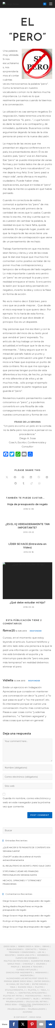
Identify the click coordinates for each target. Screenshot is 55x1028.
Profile (15, 967)
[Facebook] (13, 1024)
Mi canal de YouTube (17, 984)
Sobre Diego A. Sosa (29, 946)
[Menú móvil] (49, 4)
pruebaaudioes (14, 1001)
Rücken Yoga (25, 987)
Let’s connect (23, 999)
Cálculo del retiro (36, 1001)
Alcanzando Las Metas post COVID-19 (26, 978)
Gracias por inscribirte (19, 972)
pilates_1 (33, 990)
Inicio (47, 996)
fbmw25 (9, 630)
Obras (45, 946)
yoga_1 (44, 990)
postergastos (33, 996)
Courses (40, 964)
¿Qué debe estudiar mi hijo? (27, 602)
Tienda (42, 949)
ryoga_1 (11, 993)
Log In (41, 952)
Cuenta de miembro (26, 958)
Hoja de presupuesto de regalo (27, 504)
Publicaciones (15, 949)
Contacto (31, 949)
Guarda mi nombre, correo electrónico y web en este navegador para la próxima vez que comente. (27, 802)
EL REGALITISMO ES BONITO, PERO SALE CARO (27, 866)
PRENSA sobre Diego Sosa (18, 981)
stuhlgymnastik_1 (15, 990)
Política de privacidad (16, 961)
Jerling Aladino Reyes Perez (17, 906)
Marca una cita (26, 955)
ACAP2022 (27, 1012)
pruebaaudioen (16, 1009)
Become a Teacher (32, 967)
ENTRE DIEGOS (39, 984)
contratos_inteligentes (32, 993)
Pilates (39, 987)
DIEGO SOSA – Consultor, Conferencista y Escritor (27, 1005)
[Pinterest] (32, 1024)
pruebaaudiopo (36, 1009)
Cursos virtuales (26, 970)
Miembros (42, 955)
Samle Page (13, 964)
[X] (23, 1024)
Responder (36, 631)
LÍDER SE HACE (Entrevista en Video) (28, 546)
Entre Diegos (42, 981)
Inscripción (26, 975)
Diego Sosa (9, 901)
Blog (36, 999)
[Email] (41, 1024)
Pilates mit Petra (13, 996)
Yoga (12, 987)
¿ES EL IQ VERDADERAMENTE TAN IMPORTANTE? (27, 526)
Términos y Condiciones (22, 952)
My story (8, 999)
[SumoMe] (50, 1024)
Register (10, 955)
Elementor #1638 (40, 961)
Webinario (41, 972)
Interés (46, 999)
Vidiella (8, 680)
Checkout (28, 964)
